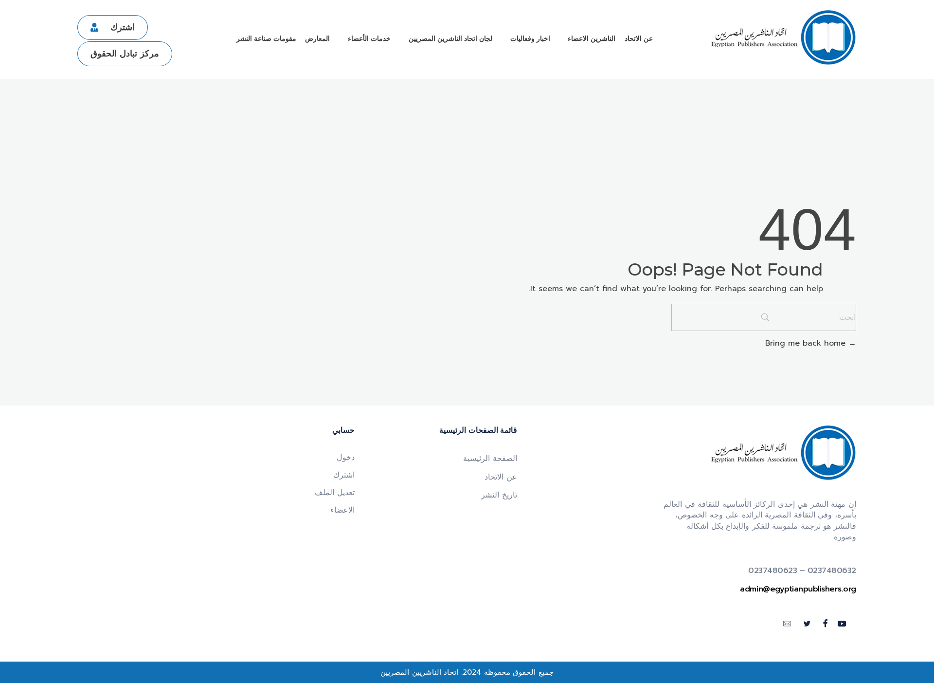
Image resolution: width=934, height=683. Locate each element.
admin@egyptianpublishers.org (798, 589)
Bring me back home (806, 343)
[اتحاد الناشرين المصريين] (783, 38)
